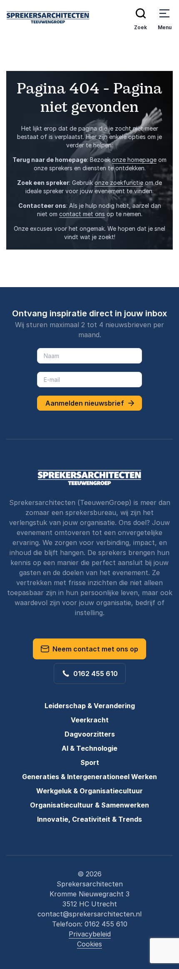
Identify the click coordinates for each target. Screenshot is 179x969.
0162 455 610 (94, 673)
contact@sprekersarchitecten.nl (89, 914)
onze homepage (134, 159)
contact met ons (82, 213)
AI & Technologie (89, 748)
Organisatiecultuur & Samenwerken (89, 805)
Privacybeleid (90, 934)
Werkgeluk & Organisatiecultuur (89, 791)
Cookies (89, 944)
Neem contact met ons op (93, 649)
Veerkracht (90, 720)
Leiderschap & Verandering (90, 706)
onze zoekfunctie (118, 182)
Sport (89, 762)
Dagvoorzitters (90, 734)
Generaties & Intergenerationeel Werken (89, 776)
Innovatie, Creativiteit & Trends (89, 819)
